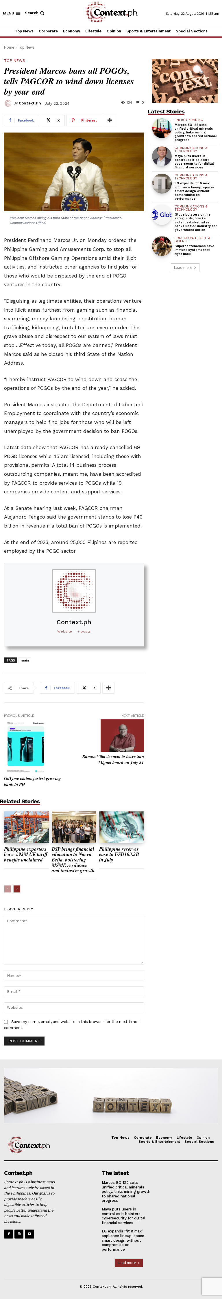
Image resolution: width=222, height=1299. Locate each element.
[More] (110, 120)
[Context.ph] (8, 103)
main (25, 660)
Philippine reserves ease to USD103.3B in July (119, 854)
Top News (26, 47)
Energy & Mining (189, 120)
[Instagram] (18, 1234)
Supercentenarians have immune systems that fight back (194, 250)
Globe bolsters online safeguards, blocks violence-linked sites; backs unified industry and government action (196, 222)
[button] (35, 13)
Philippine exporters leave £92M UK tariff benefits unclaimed (25, 854)
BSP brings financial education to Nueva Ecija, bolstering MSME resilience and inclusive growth (73, 860)
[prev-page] (7, 889)
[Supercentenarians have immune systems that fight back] (162, 246)
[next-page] (17, 889)
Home (9, 47)
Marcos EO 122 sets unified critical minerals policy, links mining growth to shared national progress (196, 132)
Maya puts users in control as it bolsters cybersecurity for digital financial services (194, 162)
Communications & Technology (191, 149)
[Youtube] (29, 1234)
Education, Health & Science (192, 239)
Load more (183, 267)
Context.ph (30, 103)
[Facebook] (8, 1234)
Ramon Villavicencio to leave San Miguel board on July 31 (113, 759)
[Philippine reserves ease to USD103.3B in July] (121, 827)
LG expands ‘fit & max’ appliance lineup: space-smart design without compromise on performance (194, 191)
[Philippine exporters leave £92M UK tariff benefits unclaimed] (26, 827)
